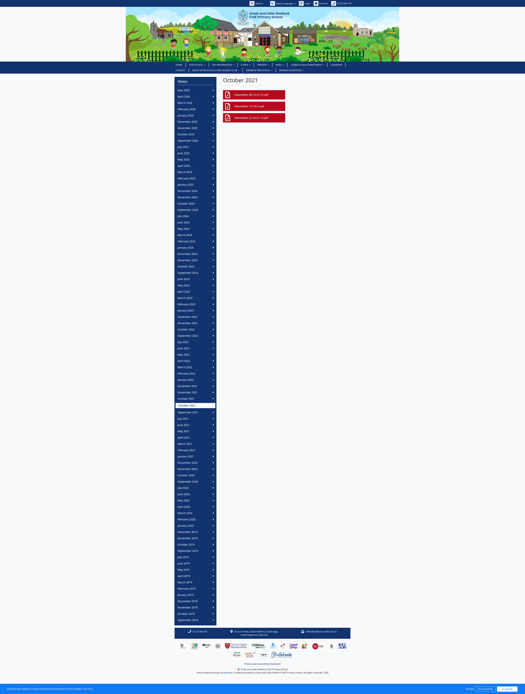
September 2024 (187, 210)
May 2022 (183, 354)
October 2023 (186, 266)
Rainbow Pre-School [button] (258, 70)
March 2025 (184, 172)
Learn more (87, 689)
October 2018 (186, 614)
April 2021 (183, 437)
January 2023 (185, 310)
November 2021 (187, 392)
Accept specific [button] (485, 689)
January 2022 (185, 380)
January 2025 (185, 184)
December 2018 (187, 601)
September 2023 (187, 273)
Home (179, 64)
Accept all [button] (507, 689)
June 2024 (183, 222)
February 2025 (186, 178)
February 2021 (186, 450)
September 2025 (187, 140)
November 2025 (187, 128)
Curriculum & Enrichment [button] (306, 64)
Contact (180, 70)
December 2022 (187, 317)
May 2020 (183, 500)
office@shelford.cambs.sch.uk (321, 631)
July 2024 (183, 216)
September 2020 (187, 481)
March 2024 (184, 235)
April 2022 (183, 361)
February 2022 (186, 373)
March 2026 (184, 103)
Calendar (336, 64)
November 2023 (187, 260)
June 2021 (183, 425)
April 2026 (183, 96)
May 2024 (183, 229)
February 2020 (186, 519)
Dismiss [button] (470, 689)
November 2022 (187, 323)
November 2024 (187, 197)
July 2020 (183, 488)
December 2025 (187, 122)
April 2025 (183, 166)
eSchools (228, 672)
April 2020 (183, 507)
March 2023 (184, 298)
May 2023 (183, 285)
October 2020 (186, 475)
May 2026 (183, 90)
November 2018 (187, 607)
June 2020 (183, 494)
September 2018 (187, 620)
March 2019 (184, 582)
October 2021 (186, 399)
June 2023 (183, 279)
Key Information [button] (222, 64)
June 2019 (183, 563)
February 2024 (186, 241)
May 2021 (183, 431)
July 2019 (183, 557)
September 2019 (187, 551)
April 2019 (183, 576)
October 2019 (186, 544)
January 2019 (185, 595)
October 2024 (186, 203)
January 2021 (185, 456)
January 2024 (185, 247)
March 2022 (184, 367)
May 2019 (183, 570)
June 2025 (183, 153)
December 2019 (187, 532)
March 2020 (184, 513)
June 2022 (183, 348)
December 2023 (187, 254)
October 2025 (186, 134)
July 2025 (183, 147)
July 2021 (183, 418)
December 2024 (187, 191)
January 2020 (185, 525)
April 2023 (183, 291)
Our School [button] (196, 64)
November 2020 (187, 469)
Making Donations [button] (290, 70)
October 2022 (186, 329)
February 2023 (186, 304)
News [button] (279, 64)
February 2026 (186, 109)
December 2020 (187, 463)
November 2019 (187, 538)
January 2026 (185, 115)
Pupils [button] (245, 64)
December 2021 (187, 386)
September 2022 (187, 336)
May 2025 (183, 159)
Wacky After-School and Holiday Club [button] (214, 70)
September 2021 (187, 412)
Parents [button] (262, 64)
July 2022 (183, 342)
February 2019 (186, 588)
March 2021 (184, 444)
